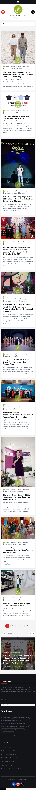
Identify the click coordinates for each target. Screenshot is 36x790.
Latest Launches (20, 407)
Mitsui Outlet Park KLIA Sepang (13, 730)
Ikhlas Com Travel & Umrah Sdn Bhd (14, 723)
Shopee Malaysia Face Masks (13, 736)
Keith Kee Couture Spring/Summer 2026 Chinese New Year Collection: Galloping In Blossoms (18, 199)
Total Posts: (5, 765)
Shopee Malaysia (9, 733)
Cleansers (6, 299)
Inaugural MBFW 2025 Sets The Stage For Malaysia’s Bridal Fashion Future (17, 362)
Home (5, 24)
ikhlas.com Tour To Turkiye (11, 720)
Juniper (7, 66)
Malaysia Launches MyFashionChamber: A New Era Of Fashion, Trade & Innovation (18, 415)
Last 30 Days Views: (7, 758)
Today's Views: (5, 747)
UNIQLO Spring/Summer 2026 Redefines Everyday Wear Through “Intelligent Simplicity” (18, 74)
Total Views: (5, 761)
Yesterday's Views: (7, 750)
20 (22, 626)
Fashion (13, 66)
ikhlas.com (7, 717)
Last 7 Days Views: (7, 754)
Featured (19, 66)
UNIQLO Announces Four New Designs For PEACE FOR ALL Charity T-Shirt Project (16, 119)
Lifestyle (25, 66)
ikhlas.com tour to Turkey (21, 717)
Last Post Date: (6, 769)
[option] (18, 653)
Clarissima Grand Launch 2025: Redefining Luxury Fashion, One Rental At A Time (16, 497)
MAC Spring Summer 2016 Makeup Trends (16, 726)
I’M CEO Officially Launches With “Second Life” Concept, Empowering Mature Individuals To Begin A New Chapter (17, 658)
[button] (30, 633)
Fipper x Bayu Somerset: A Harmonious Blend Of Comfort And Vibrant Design (18, 550)
